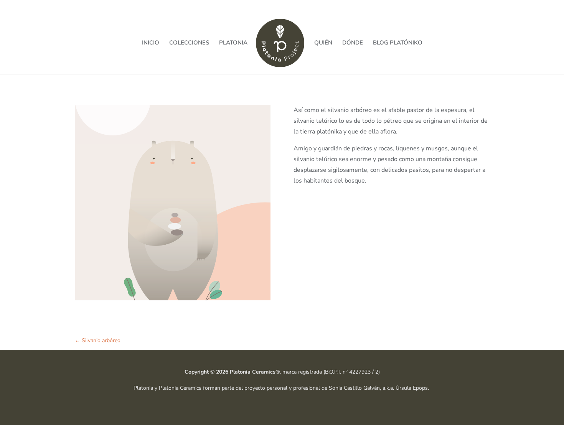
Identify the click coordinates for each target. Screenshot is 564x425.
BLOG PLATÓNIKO (397, 43)
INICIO (150, 43)
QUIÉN (323, 43)
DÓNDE (352, 43)
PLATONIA (233, 43)
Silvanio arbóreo (97, 340)
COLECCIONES (189, 43)
